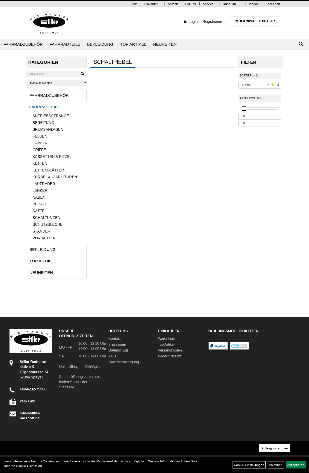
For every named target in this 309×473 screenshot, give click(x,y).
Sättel (40, 211)
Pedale (40, 204)
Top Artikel (133, 44)
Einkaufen (151, 3)
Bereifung (43, 123)
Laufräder (44, 184)
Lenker (40, 191)
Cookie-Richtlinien (29, 466)
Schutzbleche (48, 224)
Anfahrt (173, 3)
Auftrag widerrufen (274, 448)
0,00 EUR (257, 21)
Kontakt (114, 338)
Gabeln (40, 143)
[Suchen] (301, 44)
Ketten (40, 163)
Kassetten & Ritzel (52, 157)
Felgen (40, 136)
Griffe (39, 150)
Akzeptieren (295, 465)
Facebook (273, 3)
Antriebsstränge (51, 116)
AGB (112, 356)
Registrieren (212, 22)
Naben (39, 197)
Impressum (117, 344)
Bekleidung (100, 44)
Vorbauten (44, 238)
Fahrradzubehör (23, 44)
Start (134, 3)
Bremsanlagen (48, 129)
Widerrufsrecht (169, 356)
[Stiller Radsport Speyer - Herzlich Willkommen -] (49, 23)
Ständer (41, 231)
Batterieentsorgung (123, 362)
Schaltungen (46, 218)
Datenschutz (118, 350)
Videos (254, 3)
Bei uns (190, 3)
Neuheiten (165, 44)
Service (208, 3)
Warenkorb (166, 338)
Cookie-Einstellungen (249, 465)
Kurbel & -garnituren (55, 177)
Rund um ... (231, 3)
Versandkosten (170, 350)
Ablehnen (276, 465)
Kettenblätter (48, 170)
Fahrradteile (65, 44)
